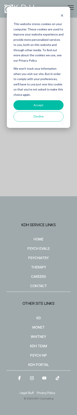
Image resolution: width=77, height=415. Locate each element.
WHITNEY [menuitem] (38, 337)
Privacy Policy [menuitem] (46, 393)
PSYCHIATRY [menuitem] (38, 258)
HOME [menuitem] (38, 239)
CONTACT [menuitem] (38, 286)
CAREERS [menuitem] (38, 276)
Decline (39, 116)
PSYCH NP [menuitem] (38, 355)
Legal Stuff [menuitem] (27, 393)
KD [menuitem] (38, 318)
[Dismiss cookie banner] (62, 16)
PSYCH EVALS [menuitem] (38, 248)
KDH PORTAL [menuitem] (38, 365)
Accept (38, 105)
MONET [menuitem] (38, 327)
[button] (71, 7)
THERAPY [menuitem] (38, 267)
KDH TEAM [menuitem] (38, 346)
